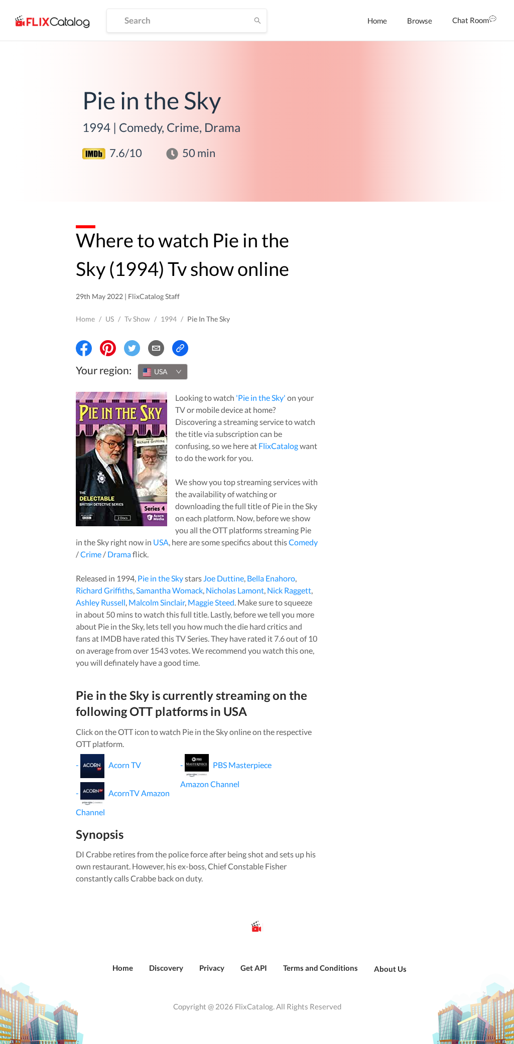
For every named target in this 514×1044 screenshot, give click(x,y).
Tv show (137, 319)
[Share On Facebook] (84, 348)
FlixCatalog (278, 446)
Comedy (303, 542)
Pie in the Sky (160, 578)
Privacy (211, 967)
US (109, 319)
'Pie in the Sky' (261, 397)
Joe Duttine (223, 578)
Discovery (166, 967)
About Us (390, 968)
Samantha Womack (169, 590)
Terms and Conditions (320, 967)
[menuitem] (377, 20)
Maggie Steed (211, 602)
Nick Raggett (289, 590)
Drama (119, 554)
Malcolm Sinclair (156, 602)
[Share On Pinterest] (108, 348)
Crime (90, 554)
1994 (169, 319)
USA (161, 542)
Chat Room (470, 20)
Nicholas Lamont (235, 590)
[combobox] (163, 372)
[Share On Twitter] (132, 348)
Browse (419, 20)
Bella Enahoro (271, 578)
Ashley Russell (100, 602)
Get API (253, 967)
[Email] (156, 348)
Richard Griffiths (104, 590)
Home (377, 20)
